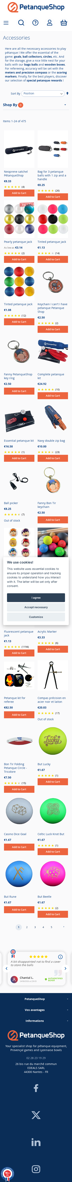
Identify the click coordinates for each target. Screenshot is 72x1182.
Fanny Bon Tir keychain (47, 505)
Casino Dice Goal (15, 834)
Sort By (15, 93)
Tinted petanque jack (52, 242)
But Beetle (44, 896)
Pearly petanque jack (18, 242)
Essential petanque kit (19, 440)
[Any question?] (35, 23)
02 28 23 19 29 (36, 1058)
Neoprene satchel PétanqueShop (16, 173)
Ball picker (11, 503)
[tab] (36, 106)
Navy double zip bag (51, 440)
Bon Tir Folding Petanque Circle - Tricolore (15, 767)
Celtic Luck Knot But (51, 834)
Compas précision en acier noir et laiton (52, 700)
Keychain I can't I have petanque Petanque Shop (52, 308)
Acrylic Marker (47, 631)
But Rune (10, 896)
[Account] (50, 22)
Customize (36, 617)
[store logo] (36, 7)
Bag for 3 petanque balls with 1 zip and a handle (52, 175)
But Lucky (44, 764)
